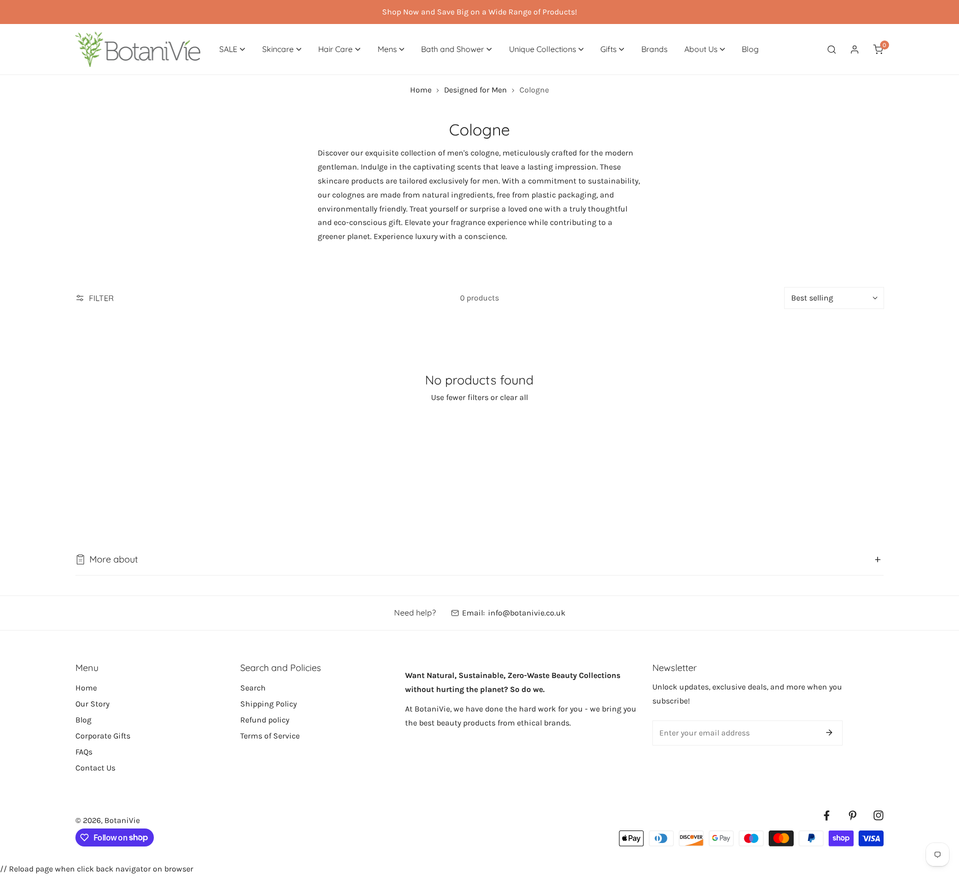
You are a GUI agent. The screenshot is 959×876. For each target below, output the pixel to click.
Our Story (92, 703)
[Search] (831, 49)
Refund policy (264, 719)
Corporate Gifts (102, 735)
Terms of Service (270, 735)
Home (421, 89)
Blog (83, 719)
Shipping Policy (268, 703)
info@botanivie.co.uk (526, 613)
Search (253, 687)
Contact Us (95, 767)
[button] (232, 49)
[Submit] (829, 732)
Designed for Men (475, 89)
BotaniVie (122, 820)
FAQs (83, 751)
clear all (514, 397)
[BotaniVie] (137, 49)
